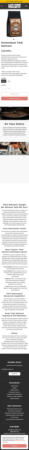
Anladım (14, 446)
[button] (13, 39)
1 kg (9, 81)
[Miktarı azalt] (3, 89)
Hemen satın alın (14, 98)
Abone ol (14, 373)
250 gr (3, 81)
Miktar (3, 85)
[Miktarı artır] (9, 89)
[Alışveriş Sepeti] (26, 6)
